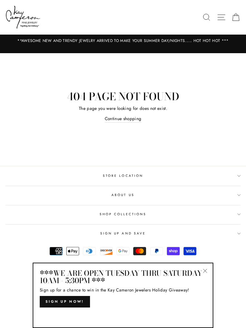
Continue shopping (123, 118)
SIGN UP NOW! (64, 301)
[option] (123, 41)
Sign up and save (123, 233)
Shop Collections (123, 214)
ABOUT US (122, 195)
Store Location (123, 175)
